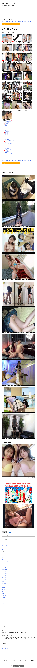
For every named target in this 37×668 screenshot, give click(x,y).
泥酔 (3, 599)
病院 (3, 601)
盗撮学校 (6, 152)
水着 (3, 597)
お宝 (3, 559)
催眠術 (4, 585)
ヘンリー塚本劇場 (7, 148)
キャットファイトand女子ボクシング (10, 140)
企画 (3, 581)
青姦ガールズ (6, 137)
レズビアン (4, 579)
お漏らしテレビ (7, 129)
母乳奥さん (6, 141)
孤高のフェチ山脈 (7, 151)
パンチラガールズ (7, 138)
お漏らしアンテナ (7, 122)
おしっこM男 (6, 124)
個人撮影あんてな (7, 125)
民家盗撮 (4, 595)
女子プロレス (5, 589)
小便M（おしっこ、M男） (8, 130)
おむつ (4, 557)
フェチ (4, 575)
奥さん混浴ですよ (7, 139)
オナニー (4, 555)
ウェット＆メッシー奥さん (8, 143)
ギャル (3, 563)
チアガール (4, 571)
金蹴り (3, 609)
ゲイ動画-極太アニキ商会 (8, 131)
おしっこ (3, 549)
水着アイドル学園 (7, 146)
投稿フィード (4, 647)
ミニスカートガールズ (8, 147)
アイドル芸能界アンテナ (8, 121)
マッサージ (5, 577)
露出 (3, 611)
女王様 (3, 591)
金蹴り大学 (6, 132)
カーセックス (5, 561)
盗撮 (3, 605)
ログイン (3, 645)
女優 (3, 587)
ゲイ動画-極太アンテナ (8, 123)
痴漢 (3, 603)
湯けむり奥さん (7, 133)
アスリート (4, 545)
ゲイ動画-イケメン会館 (8, 149)
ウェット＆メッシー (6, 547)
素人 (3, 607)
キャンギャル (5, 565)
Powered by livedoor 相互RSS (8, 153)
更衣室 (4, 593)
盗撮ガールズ (6, 134)
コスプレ (4, 569)
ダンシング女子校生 (7, 150)
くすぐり (4, 567)
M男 (3, 542)
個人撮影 (4, 583)
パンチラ (4, 573)
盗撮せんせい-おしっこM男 (8, 128)
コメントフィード (5, 648)
